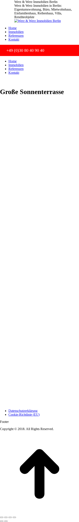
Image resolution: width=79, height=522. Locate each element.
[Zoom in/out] (14, 517)
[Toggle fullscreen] (10, 517)
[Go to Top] (39, 512)
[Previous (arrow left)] (1, 521)
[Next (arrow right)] (6, 521)
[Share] (6, 517)
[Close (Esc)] (1, 517)
